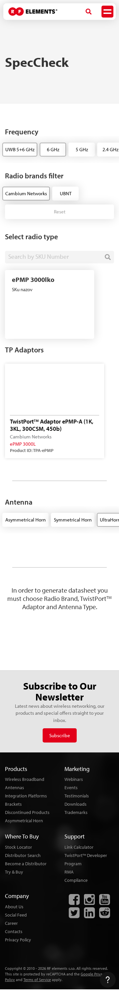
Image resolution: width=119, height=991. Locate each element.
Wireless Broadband (24, 779)
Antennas (14, 787)
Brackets (13, 804)
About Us (14, 907)
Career (11, 923)
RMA (69, 872)
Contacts (13, 931)
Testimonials (76, 796)
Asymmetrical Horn (24, 821)
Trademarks (76, 812)
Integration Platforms (26, 796)
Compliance (76, 880)
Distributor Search (23, 855)
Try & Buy (14, 872)
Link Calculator (79, 847)
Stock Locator (18, 847)
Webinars (73, 779)
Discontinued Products (27, 812)
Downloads (75, 804)
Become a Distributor (26, 864)
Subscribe (59, 735)
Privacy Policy (18, 940)
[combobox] (59, 257)
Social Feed (16, 915)
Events (71, 787)
